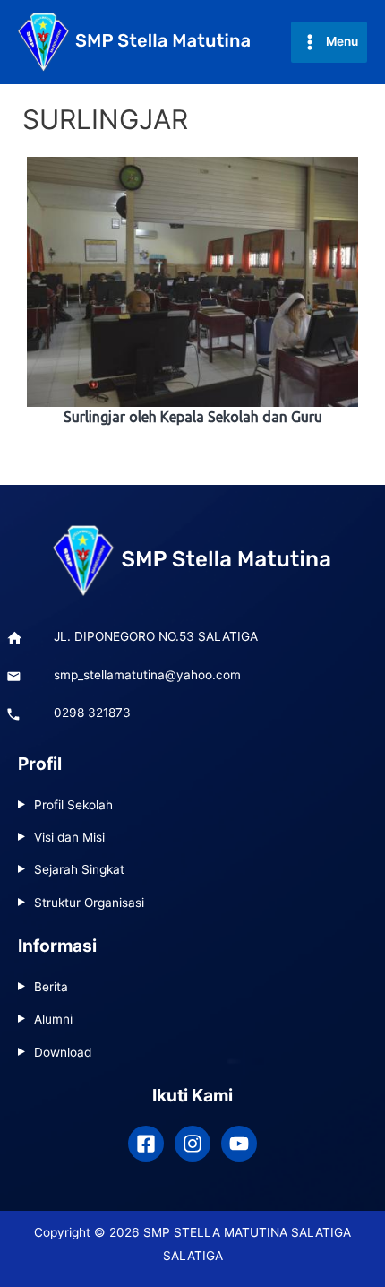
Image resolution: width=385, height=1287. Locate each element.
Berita (51, 987)
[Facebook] (146, 1144)
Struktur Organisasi (89, 902)
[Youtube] (239, 1144)
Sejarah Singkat (79, 869)
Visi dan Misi (69, 837)
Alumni (53, 1019)
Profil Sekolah (73, 805)
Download (62, 1052)
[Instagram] (192, 1144)
